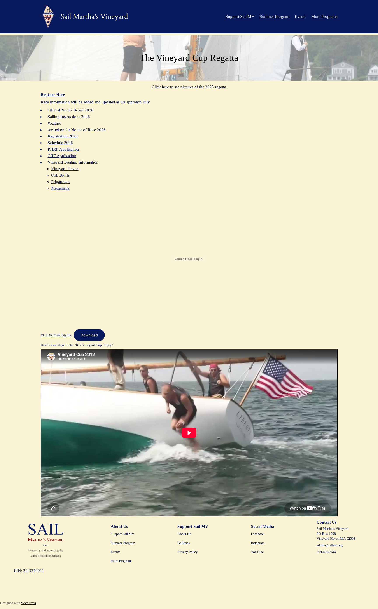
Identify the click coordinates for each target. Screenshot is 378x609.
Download (89, 335)
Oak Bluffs (60, 175)
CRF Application (62, 155)
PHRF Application (63, 149)
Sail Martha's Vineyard (94, 16)
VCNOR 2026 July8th (56, 335)
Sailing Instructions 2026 (69, 116)
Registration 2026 (63, 136)
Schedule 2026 (60, 142)
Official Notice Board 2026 (70, 110)
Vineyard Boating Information (73, 162)
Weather (54, 123)
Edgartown (60, 181)
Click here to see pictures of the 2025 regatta (189, 87)
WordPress (28, 603)
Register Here (53, 94)
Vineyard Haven (65, 168)
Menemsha (60, 188)
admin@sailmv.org (330, 545)
